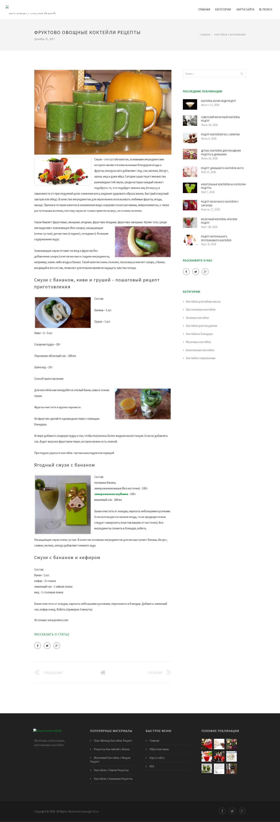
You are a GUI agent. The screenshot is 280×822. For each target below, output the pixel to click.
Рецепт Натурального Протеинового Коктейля (216, 238)
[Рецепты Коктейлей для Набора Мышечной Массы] (207, 769)
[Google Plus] (56, 645)
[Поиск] (242, 73)
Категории (223, 9)
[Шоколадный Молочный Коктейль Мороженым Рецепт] (219, 744)
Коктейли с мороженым (230, 34)
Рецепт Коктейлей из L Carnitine (220, 134)
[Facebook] (37, 645)
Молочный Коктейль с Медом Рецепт (110, 759)
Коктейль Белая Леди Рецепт (218, 101)
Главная (204, 9)
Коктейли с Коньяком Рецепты (113, 778)
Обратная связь (159, 749)
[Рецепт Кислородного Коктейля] (219, 769)
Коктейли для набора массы (203, 301)
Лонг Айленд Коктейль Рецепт (113, 740)
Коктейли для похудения (201, 326)
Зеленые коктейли (197, 318)
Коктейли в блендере (199, 334)
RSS (152, 766)
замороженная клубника (111, 494)
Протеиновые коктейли (200, 309)
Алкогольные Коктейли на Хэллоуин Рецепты (223, 186)
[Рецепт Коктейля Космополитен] (207, 744)
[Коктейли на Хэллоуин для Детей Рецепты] (219, 756)
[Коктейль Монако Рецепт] (231, 756)
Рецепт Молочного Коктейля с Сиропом (220, 203)
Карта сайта (245, 9)
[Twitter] (47, 645)
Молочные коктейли (198, 342)
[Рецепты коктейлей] (31, 7)
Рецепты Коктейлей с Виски (112, 749)
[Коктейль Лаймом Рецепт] (207, 756)
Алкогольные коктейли (200, 350)
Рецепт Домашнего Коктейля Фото (222, 168)
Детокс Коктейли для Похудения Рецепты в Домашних (221, 152)
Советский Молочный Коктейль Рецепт (220, 119)
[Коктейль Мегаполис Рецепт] (231, 744)
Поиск (267, 9)
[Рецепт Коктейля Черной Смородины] (231, 769)
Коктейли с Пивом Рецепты (111, 770)
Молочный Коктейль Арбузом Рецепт (219, 221)
